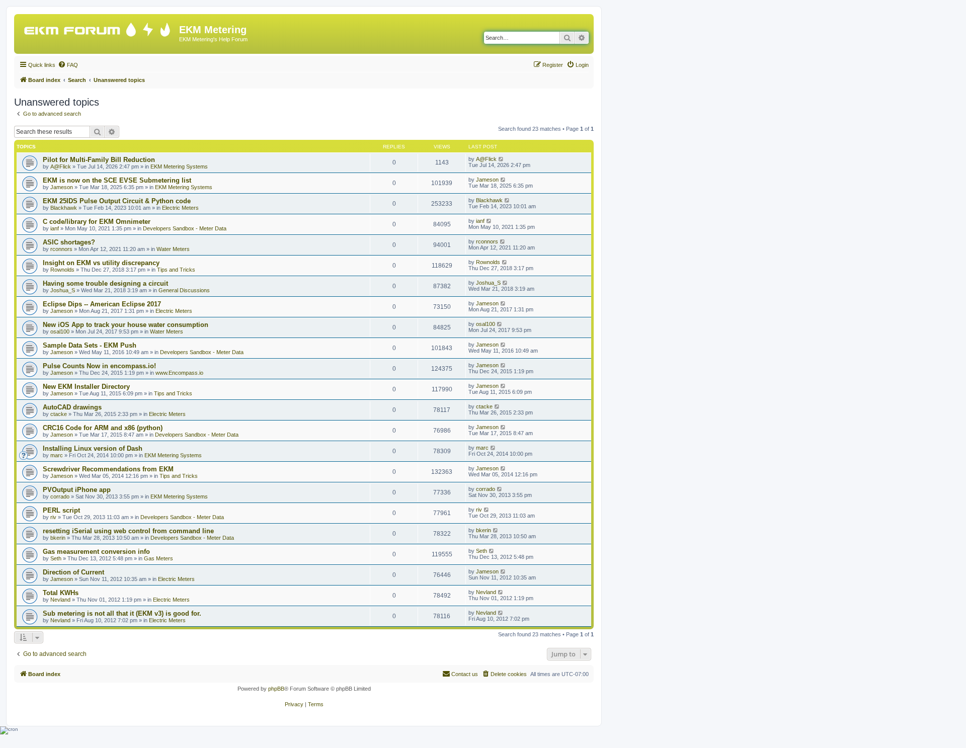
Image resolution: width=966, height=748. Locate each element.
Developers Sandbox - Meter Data (184, 228)
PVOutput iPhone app (77, 489)
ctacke (58, 414)
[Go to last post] (501, 159)
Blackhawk (63, 208)
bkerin (57, 538)
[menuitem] (68, 65)
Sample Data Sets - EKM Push (89, 345)
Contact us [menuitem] (464, 674)
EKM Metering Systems (179, 166)
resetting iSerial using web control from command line (128, 531)
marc (56, 455)
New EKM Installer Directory (86, 386)
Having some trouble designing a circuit (105, 283)
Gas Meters (158, 558)
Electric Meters (180, 208)
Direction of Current (73, 572)
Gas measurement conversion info (96, 551)
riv (53, 517)
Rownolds (62, 270)
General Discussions (184, 290)
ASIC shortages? (69, 242)
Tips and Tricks (176, 270)
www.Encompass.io (179, 373)
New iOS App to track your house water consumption (125, 324)
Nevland (60, 600)
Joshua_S (62, 290)
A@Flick (60, 166)
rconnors (61, 249)
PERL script (61, 510)
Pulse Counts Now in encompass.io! (99, 366)
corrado (59, 496)
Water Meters (173, 249)
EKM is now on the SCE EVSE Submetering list (117, 180)
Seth (55, 558)
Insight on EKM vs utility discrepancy (101, 263)
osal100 (59, 331)
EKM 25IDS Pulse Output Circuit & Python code (117, 201)
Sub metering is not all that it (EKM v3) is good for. (122, 613)
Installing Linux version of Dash (92, 448)
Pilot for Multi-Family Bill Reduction (99, 159)
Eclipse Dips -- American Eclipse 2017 (102, 304)
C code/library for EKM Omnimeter (96, 221)
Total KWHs (60, 593)
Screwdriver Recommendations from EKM (108, 469)
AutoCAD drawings (72, 407)
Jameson (61, 187)
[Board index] (98, 27)
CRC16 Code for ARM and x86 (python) (103, 428)
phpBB (276, 689)
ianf (54, 228)
